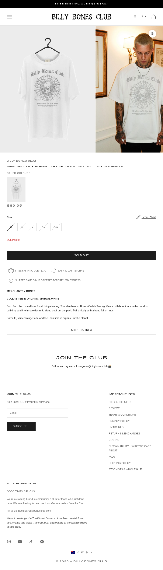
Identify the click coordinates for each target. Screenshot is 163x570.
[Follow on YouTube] (20, 541)
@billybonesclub (98, 366)
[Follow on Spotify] (42, 541)
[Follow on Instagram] (9, 541)
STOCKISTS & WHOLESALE (125, 469)
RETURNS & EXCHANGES (124, 433)
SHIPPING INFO (81, 329)
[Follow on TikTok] (31, 541)
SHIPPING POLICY (120, 463)
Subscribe (21, 426)
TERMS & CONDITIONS (122, 414)
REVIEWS (114, 408)
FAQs (112, 456)
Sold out (81, 255)
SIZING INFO (116, 427)
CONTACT (115, 439)
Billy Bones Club (21, 161)
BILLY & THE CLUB (120, 402)
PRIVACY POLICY (119, 421)
